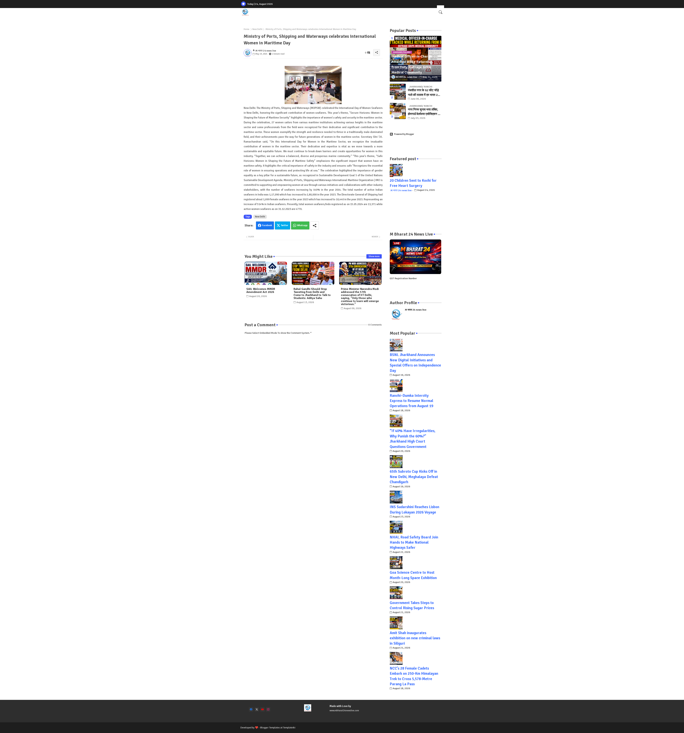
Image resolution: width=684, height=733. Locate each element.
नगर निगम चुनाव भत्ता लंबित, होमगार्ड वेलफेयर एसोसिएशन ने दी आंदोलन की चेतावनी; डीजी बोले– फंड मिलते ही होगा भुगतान (424, 112)
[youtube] (262, 709)
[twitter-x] (257, 709)
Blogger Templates (270, 727)
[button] (440, 12)
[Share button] (314, 225)
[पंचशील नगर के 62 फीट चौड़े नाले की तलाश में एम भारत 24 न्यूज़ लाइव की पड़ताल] (398, 92)
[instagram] (268, 709)
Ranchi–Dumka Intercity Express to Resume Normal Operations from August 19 (411, 400)
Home (246, 29)
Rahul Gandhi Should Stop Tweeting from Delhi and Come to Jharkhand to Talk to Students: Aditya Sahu (312, 294)
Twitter (284, 225)
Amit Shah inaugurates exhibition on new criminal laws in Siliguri (415, 638)
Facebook (267, 225)
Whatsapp (302, 225)
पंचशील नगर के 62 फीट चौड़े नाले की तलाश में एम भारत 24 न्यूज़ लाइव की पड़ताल (423, 92)
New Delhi (257, 29)
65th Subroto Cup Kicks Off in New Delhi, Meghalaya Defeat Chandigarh (414, 476)
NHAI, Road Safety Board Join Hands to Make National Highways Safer (414, 542)
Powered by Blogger (404, 134)
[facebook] (251, 709)
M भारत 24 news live (401, 190)
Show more (374, 256)
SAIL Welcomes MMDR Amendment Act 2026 (260, 291)
